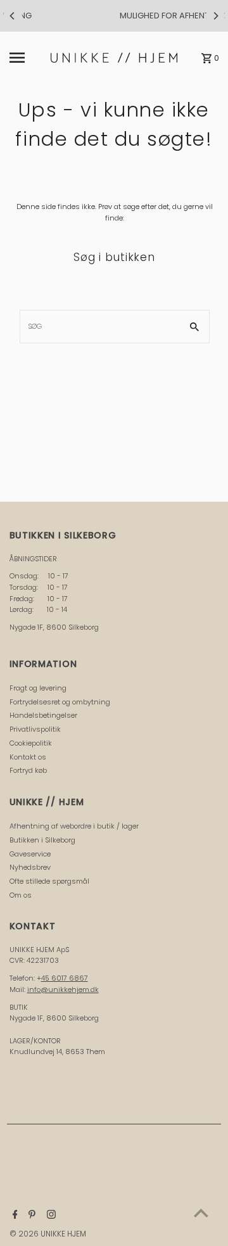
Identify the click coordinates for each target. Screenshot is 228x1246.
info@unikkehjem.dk (63, 989)
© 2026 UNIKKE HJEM (48, 1233)
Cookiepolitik (31, 743)
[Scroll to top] (201, 1212)
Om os (21, 895)
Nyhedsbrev (30, 867)
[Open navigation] (26, 57)
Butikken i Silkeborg (42, 840)
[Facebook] (14, 1215)
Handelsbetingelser (43, 715)
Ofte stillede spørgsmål (49, 881)
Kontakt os (28, 757)
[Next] (215, 15)
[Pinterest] (30, 1215)
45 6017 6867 (64, 978)
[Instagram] (50, 1215)
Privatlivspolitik (35, 729)
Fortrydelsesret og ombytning (60, 702)
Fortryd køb (28, 770)
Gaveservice (30, 854)
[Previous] (12, 15)
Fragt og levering (38, 688)
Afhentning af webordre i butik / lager (74, 826)
